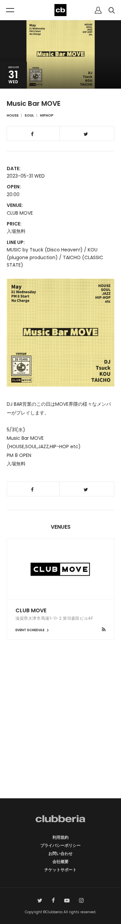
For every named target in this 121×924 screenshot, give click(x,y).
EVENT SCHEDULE (30, 630)
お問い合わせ (60, 853)
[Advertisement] (60, 731)
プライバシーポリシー (60, 845)
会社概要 (60, 861)
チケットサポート (60, 869)
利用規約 (60, 837)
